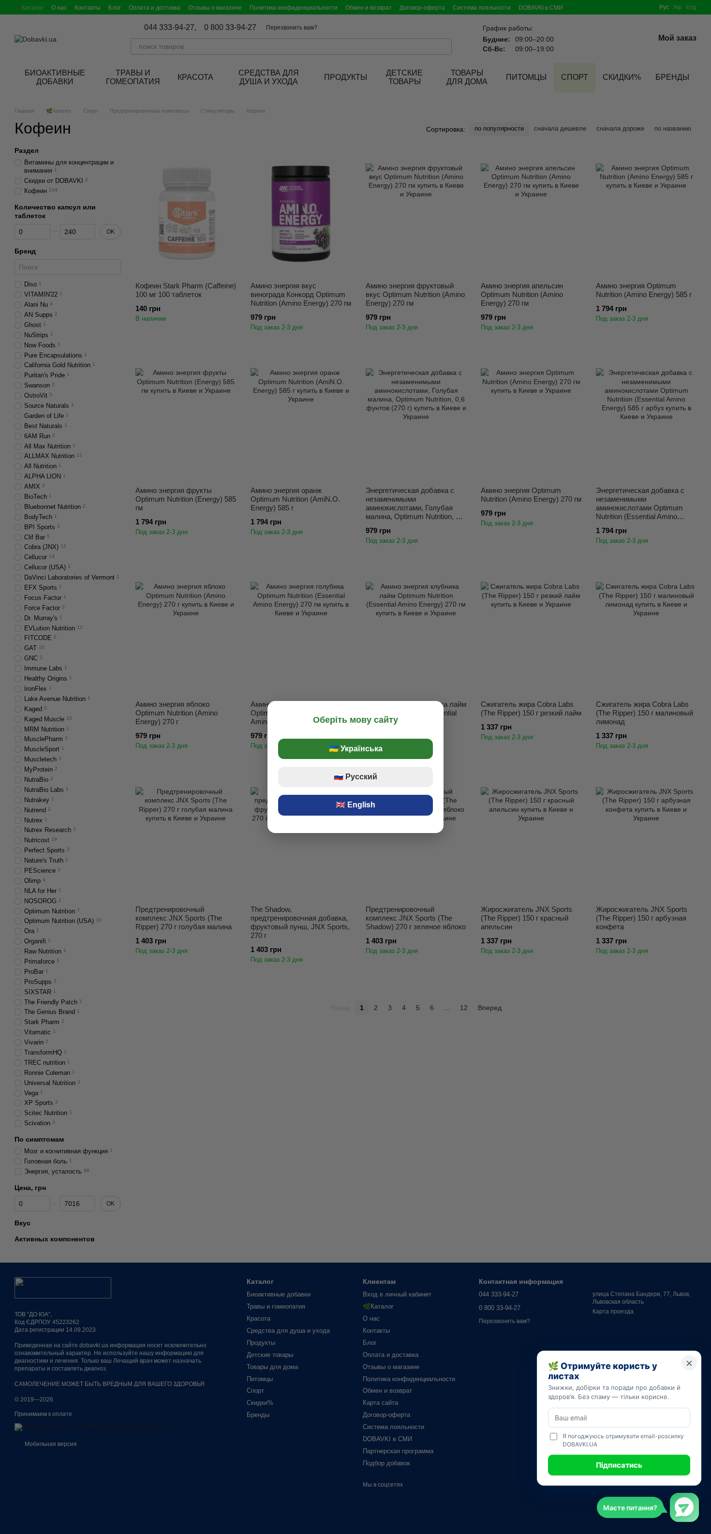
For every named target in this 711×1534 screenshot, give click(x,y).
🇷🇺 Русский (355, 777)
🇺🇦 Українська (356, 749)
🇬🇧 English (355, 805)
